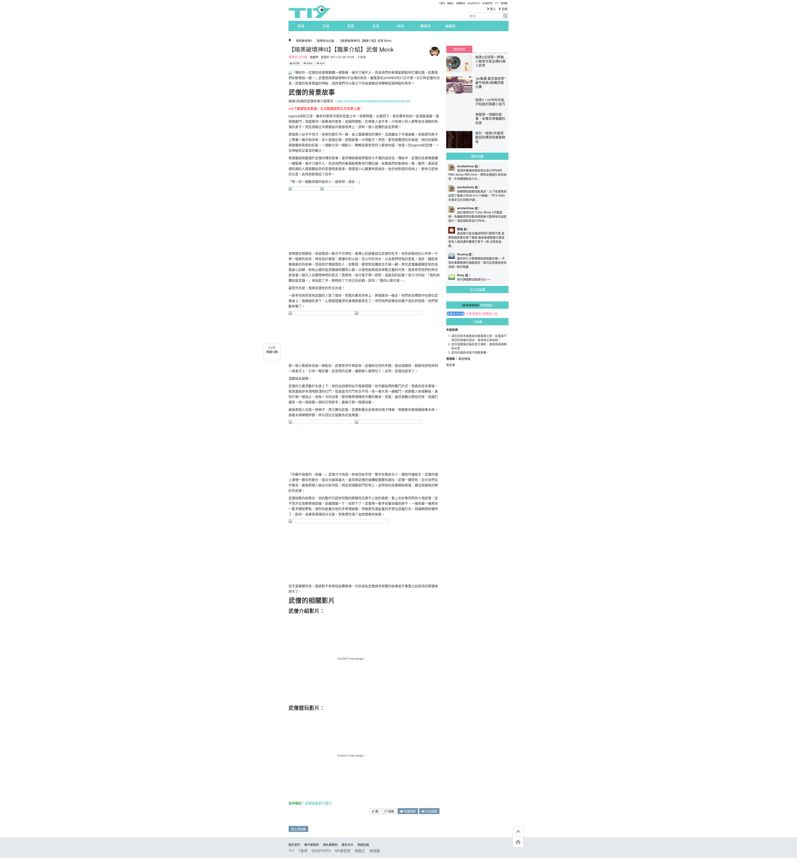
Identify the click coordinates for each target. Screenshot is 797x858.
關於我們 (294, 844)
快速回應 (409, 811)
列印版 (295, 63)
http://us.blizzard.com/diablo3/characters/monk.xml (374, 101)
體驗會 (425, 25)
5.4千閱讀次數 (272, 349)
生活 (375, 25)
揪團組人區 (490, 314)
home (518, 842)
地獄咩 (314, 57)
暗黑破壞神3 (304, 40)
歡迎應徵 (464, 358)
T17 (309, 11)
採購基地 (460, 3)
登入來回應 (298, 829)
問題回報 (363, 844)
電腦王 (450, 3)
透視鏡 (504, 3)
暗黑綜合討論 (325, 40)
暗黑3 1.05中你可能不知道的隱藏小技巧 (490, 101)
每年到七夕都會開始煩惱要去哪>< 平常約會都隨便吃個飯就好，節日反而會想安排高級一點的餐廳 (477, 262)
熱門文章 (459, 49)
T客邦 (442, 3)
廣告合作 (347, 844)
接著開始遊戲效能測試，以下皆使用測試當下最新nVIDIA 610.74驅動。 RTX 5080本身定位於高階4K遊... (477, 195)
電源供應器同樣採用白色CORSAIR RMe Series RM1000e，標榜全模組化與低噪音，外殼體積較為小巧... (477, 174)
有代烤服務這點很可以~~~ (474, 279)
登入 (492, 9)
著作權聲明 (311, 844)
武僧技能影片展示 (318, 803)
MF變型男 (487, 3)
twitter (309, 63)
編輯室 (450, 25)
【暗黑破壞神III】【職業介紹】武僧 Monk (365, 40)
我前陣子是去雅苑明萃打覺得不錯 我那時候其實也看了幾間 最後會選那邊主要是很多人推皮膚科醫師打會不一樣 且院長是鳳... (476, 239)
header (518, 832)
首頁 (300, 25)
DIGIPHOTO (473, 3)
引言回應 (430, 811)
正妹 (325, 25)
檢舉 (362, 57)
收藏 (390, 811)
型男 (350, 25)
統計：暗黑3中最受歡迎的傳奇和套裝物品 (490, 137)
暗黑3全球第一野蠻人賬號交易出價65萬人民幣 (490, 61)
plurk (321, 63)
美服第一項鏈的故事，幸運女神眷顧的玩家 (490, 118)
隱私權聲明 (330, 844)
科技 (400, 25)
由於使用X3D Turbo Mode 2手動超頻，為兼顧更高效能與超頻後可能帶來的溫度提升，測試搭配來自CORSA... (477, 216)
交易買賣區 (473, 314)
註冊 (504, 9)
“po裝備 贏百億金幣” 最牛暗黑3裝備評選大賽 (490, 82)
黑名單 (450, 365)
